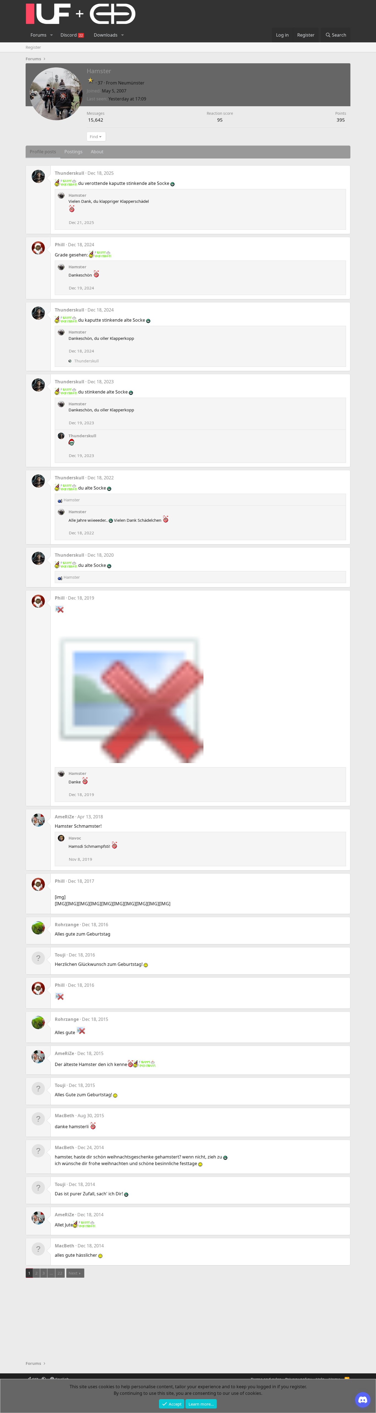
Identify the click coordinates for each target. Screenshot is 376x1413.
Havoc (75, 838)
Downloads (106, 35)
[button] (51, 35)
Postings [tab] (73, 152)
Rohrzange (67, 925)
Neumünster (131, 83)
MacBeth (64, 1116)
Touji (60, 955)
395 (341, 120)
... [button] (51, 1273)
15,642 (95, 120)
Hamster (77, 195)
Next (73, 1273)
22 (60, 1273)
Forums (39, 35)
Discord (72, 35)
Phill (60, 245)
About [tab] (97, 152)
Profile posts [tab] (43, 152)
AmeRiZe (64, 817)
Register (33, 47)
